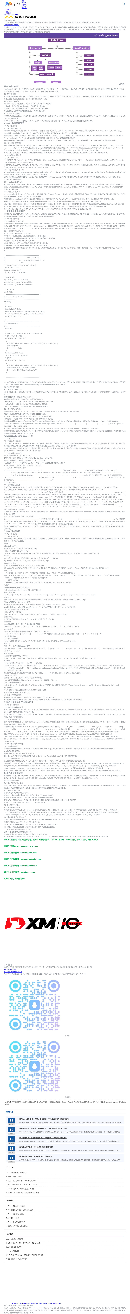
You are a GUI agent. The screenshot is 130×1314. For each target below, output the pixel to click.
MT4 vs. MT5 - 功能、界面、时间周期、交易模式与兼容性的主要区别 (44, 1119)
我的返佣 (6, 15)
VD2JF (42, 967)
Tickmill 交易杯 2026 (12, 1218)
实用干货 (8, 11)
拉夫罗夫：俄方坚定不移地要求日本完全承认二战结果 (23, 1243)
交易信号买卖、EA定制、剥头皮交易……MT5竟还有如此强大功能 (43, 1128)
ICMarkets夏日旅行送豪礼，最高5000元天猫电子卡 (22, 1185)
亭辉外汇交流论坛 (56, 1303)
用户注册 (11, 15)
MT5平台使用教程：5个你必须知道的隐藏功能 (36, 1147)
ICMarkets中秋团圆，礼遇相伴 (15, 1206)
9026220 (44, 22)
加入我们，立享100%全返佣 (13, 972)
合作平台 (24, 2)
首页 (23, 1)
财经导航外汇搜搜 (46, 1303)
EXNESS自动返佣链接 (11, 25)
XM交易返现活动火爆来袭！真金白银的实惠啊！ (21, 1181)
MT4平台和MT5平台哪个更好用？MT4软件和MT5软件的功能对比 (43, 1138)
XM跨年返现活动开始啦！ (14, 1177)
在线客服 (16, 15)
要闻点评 (24, 8)
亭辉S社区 (8, 9)
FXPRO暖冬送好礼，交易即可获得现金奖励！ (20, 1189)
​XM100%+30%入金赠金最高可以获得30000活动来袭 (23, 1193)
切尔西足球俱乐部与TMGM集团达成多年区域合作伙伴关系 (24, 1255)
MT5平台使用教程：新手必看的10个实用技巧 (35, 1156)
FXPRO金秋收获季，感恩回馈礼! (16, 1173)
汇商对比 (24, 4)
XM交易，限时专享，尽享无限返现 (17, 1226)
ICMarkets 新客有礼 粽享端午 (15, 1222)
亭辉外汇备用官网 (36, 1303)
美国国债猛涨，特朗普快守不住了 (16, 1259)
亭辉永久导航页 (26, 1303)
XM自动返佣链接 (10, 969)
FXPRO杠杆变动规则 (13, 1251)
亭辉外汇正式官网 (17, 1303)
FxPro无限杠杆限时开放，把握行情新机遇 (19, 1210)
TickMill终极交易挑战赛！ (14, 1247)
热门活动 (24, 6)
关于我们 (8, 13)
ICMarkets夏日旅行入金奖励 (15, 1214)
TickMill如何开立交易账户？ (15, 1239)
